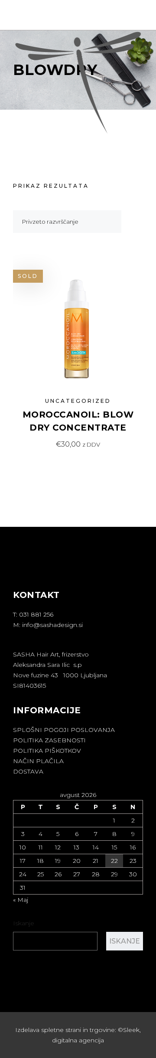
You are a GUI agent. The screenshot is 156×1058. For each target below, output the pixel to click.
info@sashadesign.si (52, 625)
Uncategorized (78, 401)
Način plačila (38, 761)
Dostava (28, 771)
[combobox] (67, 221)
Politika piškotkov (47, 750)
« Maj (20, 900)
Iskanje (23, 923)
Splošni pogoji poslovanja (64, 730)
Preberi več (78, 444)
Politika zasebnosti (49, 740)
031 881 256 (36, 614)
